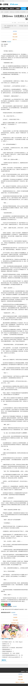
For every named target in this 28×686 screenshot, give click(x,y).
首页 (2, 8)
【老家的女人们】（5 (6, 643)
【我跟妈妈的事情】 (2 (6, 649)
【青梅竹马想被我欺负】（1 (8, 651)
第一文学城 (14, 22)
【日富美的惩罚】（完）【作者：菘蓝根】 (11, 653)
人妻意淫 (18, 8)
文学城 (6, 8)
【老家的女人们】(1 (6, 645)
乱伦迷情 (23, 8)
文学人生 (12, 8)
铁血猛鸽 (9, 41)
